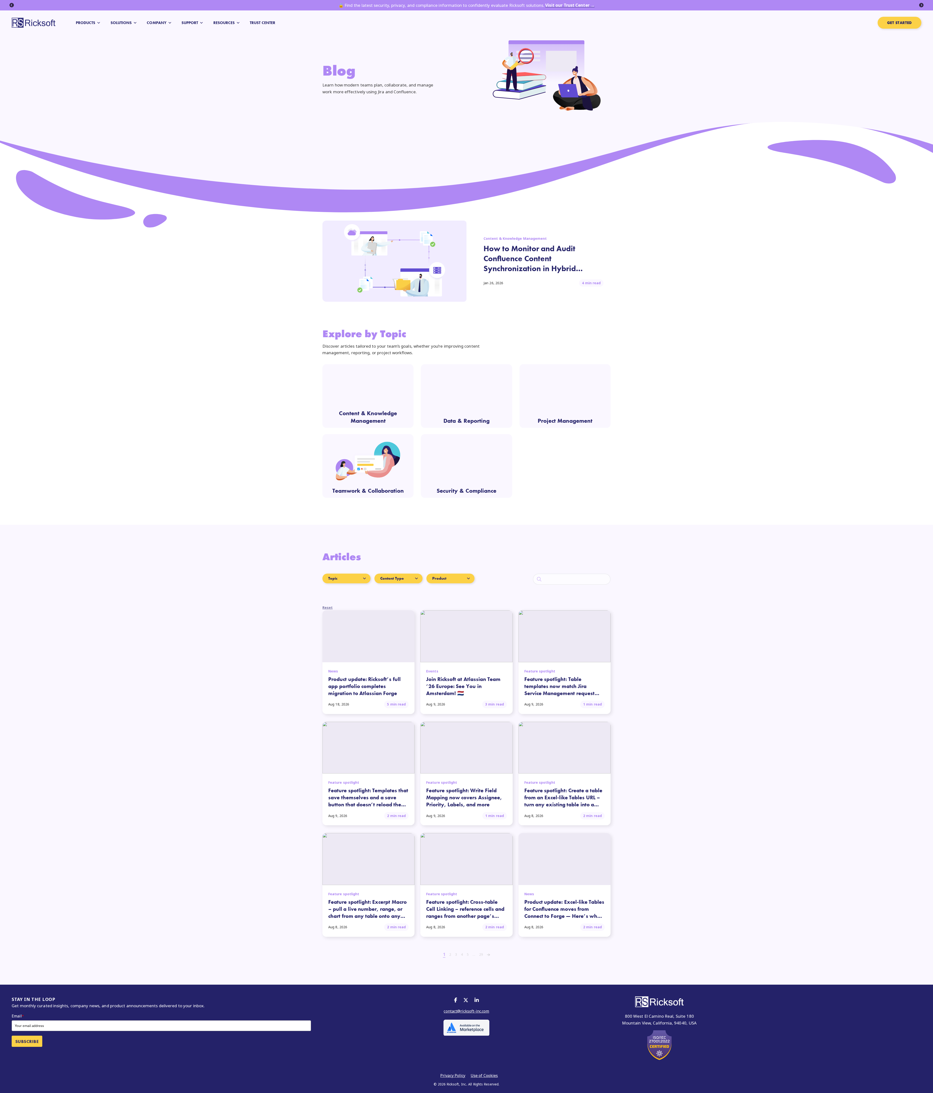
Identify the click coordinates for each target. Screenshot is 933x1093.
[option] (466, 5)
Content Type (392, 578)
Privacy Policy (452, 1075)
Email (18, 1016)
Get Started (899, 22)
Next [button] (921, 5)
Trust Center (262, 22)
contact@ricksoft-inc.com (466, 1011)
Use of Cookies (484, 1075)
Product (439, 578)
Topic (332, 578)
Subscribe (27, 1041)
